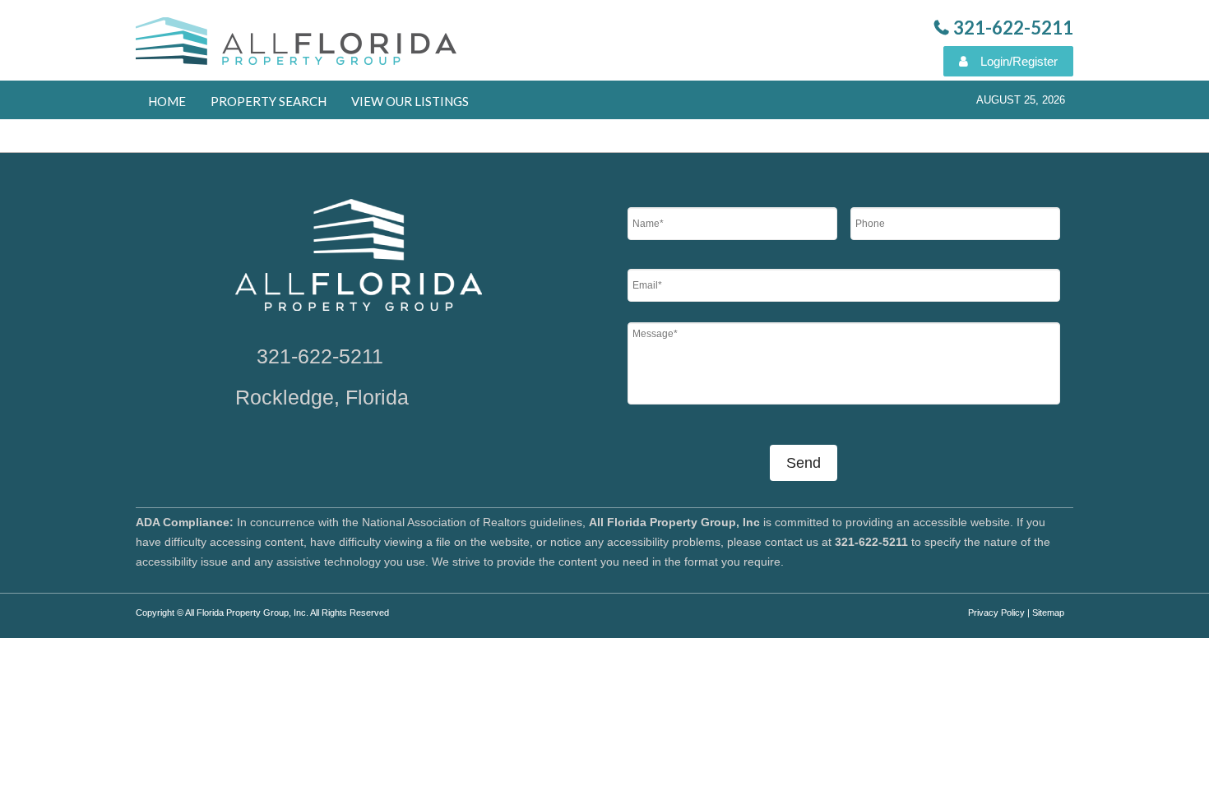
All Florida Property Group (298, 45)
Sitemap (1048, 612)
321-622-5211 (320, 356)
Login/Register (1019, 61)
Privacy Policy (996, 612)
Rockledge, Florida (322, 397)
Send (803, 463)
